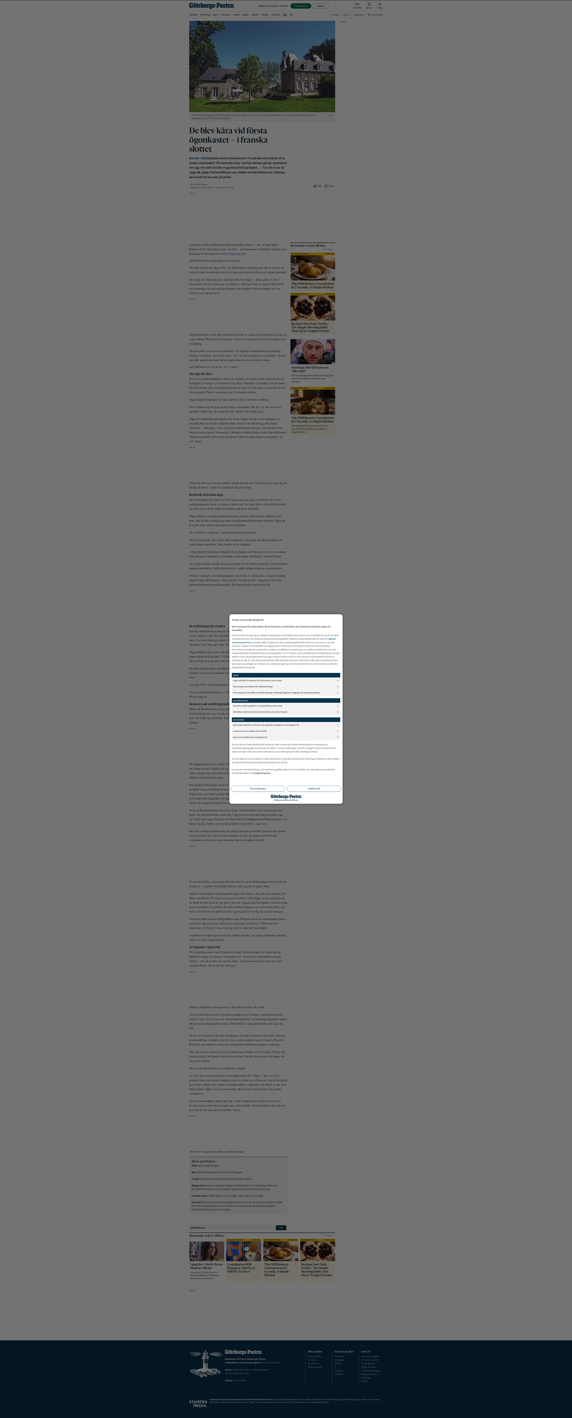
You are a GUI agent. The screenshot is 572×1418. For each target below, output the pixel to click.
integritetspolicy (262, 773)
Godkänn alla (314, 788)
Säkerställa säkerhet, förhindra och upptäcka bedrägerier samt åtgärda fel (266, 725)
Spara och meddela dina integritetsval (250, 737)
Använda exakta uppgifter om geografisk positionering (257, 705)
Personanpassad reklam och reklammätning (252, 686)
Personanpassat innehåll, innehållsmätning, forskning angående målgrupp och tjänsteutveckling (276, 692)
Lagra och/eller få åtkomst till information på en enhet (257, 680)
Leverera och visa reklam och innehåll (250, 731)
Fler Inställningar (258, 788)
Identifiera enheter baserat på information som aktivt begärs (260, 711)
